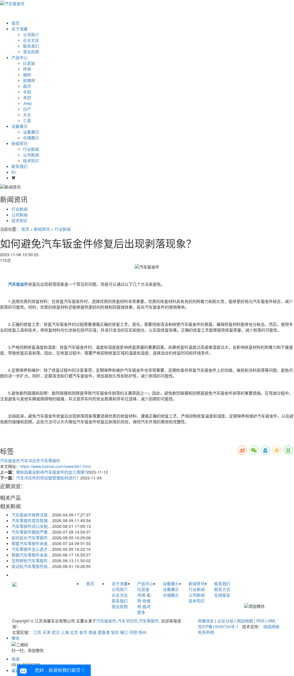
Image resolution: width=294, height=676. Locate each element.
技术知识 (31, 160)
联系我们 (31, 46)
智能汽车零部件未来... (31, 543)
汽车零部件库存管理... (31, 520)
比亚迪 (29, 63)
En (13, 172)
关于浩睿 (19, 29)
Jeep (27, 103)
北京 (74, 632)
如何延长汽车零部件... (31, 537)
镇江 (124, 632)
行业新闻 (31, 149)
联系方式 (222, 589)
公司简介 (31, 34)
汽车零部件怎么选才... (31, 549)
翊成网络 (271, 626)
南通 (92, 632)
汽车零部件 (50, 460)
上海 (65, 632)
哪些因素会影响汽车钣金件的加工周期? (51, 472)
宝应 (115, 632)
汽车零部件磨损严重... (31, 532)
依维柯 (29, 80)
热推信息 (206, 621)
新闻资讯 (19, 143)
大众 (27, 114)
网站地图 (245, 621)
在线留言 (222, 595)
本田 (27, 97)
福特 (27, 74)
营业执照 (31, 51)
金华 (83, 632)
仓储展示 (31, 137)
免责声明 (206, 632)
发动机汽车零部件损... (31, 566)
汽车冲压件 (30, 460)
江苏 (37, 632)
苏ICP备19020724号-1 (218, 626)
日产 (27, 109)
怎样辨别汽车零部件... (31, 560)
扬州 (142, 632)
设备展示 (19, 126)
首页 (15, 23)
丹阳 (133, 632)
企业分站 (225, 621)
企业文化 (31, 40)
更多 (141, 612)
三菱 (27, 120)
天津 (46, 632)
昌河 (27, 86)
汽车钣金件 (10, 460)
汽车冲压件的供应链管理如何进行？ (48, 478)
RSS (260, 621)
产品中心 (19, 57)
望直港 (104, 632)
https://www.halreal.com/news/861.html (55, 466)
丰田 (27, 92)
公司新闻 (31, 155)
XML (272, 621)
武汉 (56, 632)
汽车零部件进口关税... (31, 526)
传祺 (27, 69)
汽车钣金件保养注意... (31, 515)
